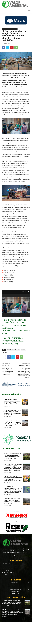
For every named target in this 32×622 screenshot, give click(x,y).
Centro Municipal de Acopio (13, 349)
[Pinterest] (12, 47)
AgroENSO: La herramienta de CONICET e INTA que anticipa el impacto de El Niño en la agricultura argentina (13, 490)
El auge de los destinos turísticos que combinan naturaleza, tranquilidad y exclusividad (12, 423)
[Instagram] (17, 556)
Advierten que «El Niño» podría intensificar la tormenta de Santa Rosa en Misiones (12, 412)
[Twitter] (7, 47)
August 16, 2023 (10, 343)
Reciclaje (4, 352)
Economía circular (7, 29)
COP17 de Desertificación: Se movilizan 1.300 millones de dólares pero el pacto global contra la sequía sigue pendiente (13, 467)
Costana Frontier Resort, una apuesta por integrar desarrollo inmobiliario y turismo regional (12, 456)
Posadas (23, 349)
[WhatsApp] (16, 47)
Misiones (15, 29)
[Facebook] (3, 47)
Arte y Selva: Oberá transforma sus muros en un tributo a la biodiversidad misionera (12, 402)
